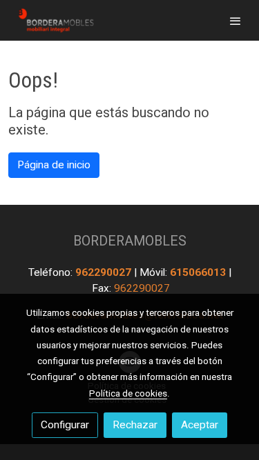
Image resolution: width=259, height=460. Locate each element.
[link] (55, 20)
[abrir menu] (235, 20)
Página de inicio (53, 165)
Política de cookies (128, 393)
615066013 (199, 272)
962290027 (104, 272)
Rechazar (135, 425)
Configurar (65, 425)
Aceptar (199, 425)
